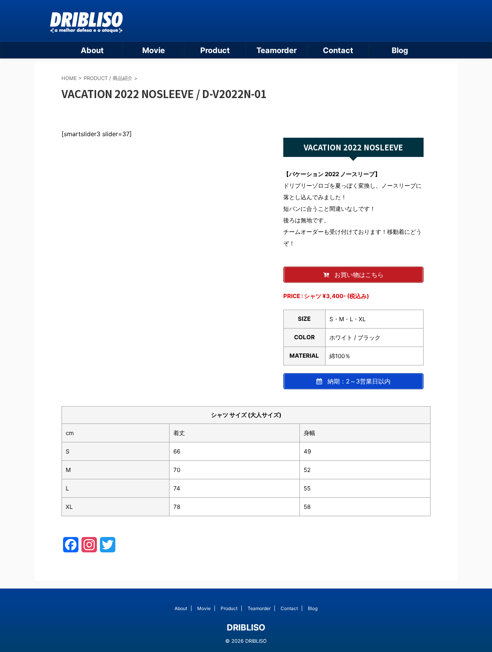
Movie (153, 50)
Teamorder (276, 50)
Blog (400, 50)
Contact (338, 50)
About (92, 50)
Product (215, 50)
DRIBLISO (246, 627)
